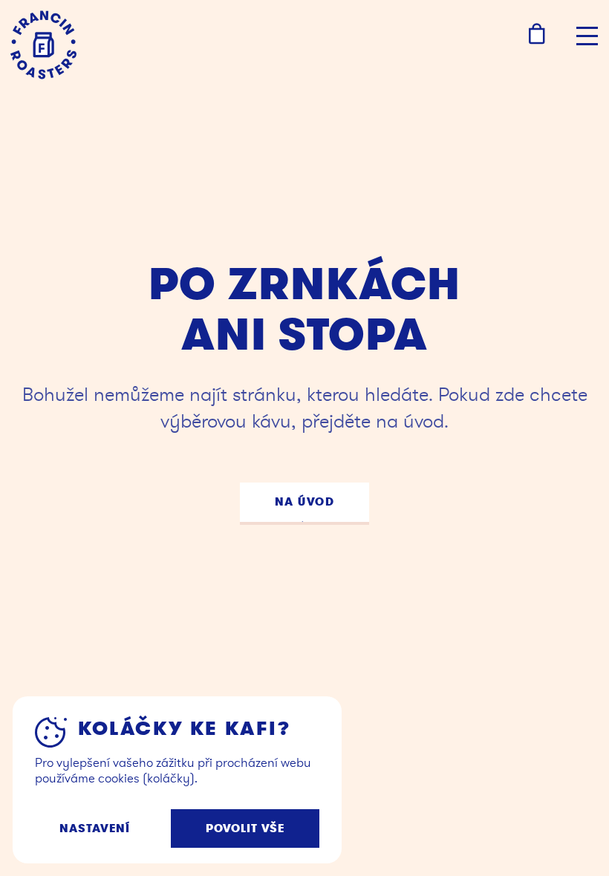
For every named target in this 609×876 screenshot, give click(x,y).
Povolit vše (245, 828)
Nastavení (94, 828)
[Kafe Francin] (43, 44)
